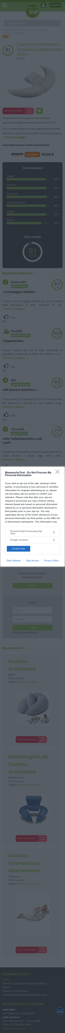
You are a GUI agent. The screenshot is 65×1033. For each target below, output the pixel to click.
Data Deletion (13, 560)
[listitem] (32, 532)
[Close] (58, 473)
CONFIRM (18, 548)
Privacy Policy (51, 560)
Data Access (32, 560)
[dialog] (32, 516)
